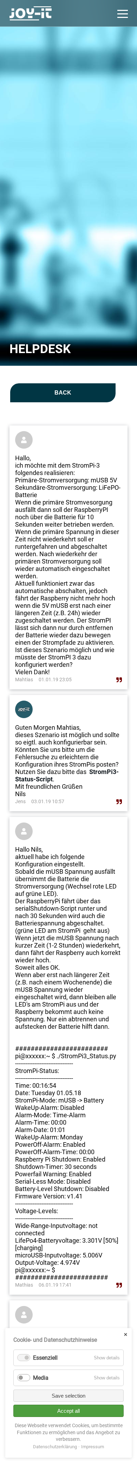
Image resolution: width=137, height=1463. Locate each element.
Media (40, 1377)
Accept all (68, 1411)
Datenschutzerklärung (55, 1446)
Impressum (92, 1446)
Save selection (68, 1396)
